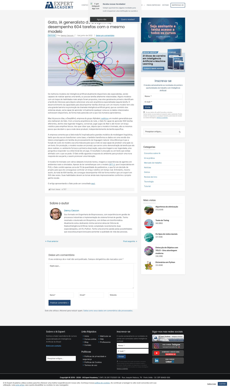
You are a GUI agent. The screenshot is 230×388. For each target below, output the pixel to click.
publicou (105, 118)
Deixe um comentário (105, 35)
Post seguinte (130, 241)
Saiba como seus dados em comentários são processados (107, 310)
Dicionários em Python (165, 262)
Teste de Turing (162, 220)
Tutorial (147, 186)
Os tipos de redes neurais (166, 234)
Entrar (165, 5)
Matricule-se (178, 5)
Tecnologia (148, 181)
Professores (105, 342)
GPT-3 (112, 164)
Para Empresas (153, 5)
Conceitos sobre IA (152, 153)
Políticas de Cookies (93, 362)
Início (86, 336)
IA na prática (149, 158)
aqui (93, 183)
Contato (87, 345)
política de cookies (102, 383)
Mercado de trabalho (153, 163)
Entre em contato (53, 346)
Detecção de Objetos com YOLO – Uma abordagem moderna (166, 250)
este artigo (19, 385)
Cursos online (90, 339)
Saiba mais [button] (211, 384)
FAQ (102, 339)
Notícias (52, 35)
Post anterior (51, 241)
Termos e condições (162, 117)
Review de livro (150, 177)
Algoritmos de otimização (166, 207)
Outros (147, 172)
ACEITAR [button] (222, 384)
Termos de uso (90, 365)
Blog (86, 342)
